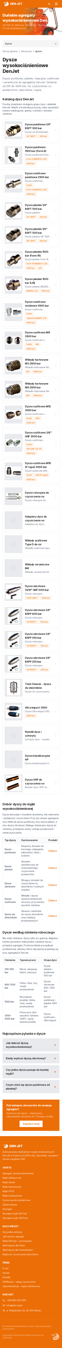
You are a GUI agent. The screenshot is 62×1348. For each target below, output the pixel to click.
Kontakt (6, 1277)
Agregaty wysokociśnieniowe (18, 1173)
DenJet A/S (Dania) (22, 1335)
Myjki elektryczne (12, 1177)
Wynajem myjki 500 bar (15, 1213)
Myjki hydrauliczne (12, 1195)
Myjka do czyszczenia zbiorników (20, 1254)
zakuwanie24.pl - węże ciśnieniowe (21, 1286)
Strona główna (10, 51)
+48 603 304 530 (16, 1300)
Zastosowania (10, 1204)
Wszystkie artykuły (12, 1232)
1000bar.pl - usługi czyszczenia (19, 1281)
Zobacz (52, 850)
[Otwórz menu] (56, 4)
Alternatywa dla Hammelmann (18, 1250)
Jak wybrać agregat (13, 1236)
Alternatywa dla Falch (14, 1245)
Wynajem (7, 1209)
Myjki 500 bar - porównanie (17, 1241)
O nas (6, 1268)
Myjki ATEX (8, 1191)
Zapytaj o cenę (31, 1123)
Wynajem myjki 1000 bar (15, 1218)
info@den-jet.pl (14, 1305)
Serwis (6, 1272)
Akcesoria (26, 51)
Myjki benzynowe (12, 1186)
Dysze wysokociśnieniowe (17, 1200)
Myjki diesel (9, 1182)
